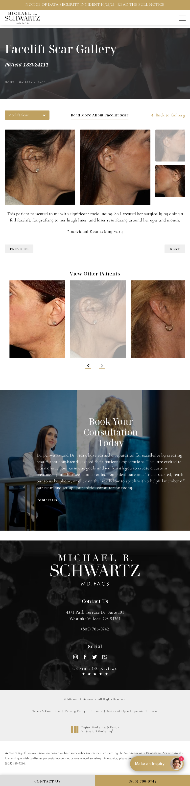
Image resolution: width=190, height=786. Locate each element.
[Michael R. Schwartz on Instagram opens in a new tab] (75, 657)
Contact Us (47, 499)
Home (9, 82)
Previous (19, 248)
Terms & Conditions (46, 711)
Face (42, 82)
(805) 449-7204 (15, 763)
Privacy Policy (75, 711)
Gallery (26, 82)
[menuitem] (75, 657)
